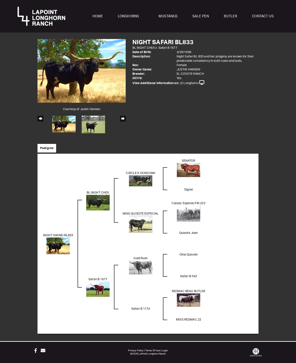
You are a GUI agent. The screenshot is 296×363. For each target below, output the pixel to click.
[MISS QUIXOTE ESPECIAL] (140, 224)
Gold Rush (140, 258)
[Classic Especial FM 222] (188, 213)
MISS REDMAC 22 (188, 319)
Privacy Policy (135, 350)
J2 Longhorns (189, 83)
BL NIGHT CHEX (143, 47)
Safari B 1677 (167, 47)
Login (165, 350)
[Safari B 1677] (98, 289)
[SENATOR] (188, 169)
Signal (188, 189)
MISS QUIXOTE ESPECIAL (141, 213)
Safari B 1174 (140, 308)
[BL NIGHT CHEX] (98, 202)
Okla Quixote (188, 254)
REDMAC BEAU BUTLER (188, 291)
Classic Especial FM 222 (188, 203)
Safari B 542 (188, 276)
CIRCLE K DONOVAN (140, 173)
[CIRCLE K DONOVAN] (140, 180)
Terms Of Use (152, 350)
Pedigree (47, 148)
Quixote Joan (188, 232)
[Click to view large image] (81, 70)
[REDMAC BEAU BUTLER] (188, 299)
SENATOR (188, 160)
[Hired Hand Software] (256, 354)
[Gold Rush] (140, 267)
